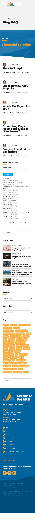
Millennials (13, 357)
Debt (5, 339)
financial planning (22, 345)
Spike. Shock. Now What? (9, 200)
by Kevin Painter (24, 72)
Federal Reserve (9, 342)
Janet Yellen (23, 354)
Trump (26, 372)
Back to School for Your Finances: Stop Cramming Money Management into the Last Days (22, 265)
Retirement (7, 366)
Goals (5, 348)
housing (19, 348)
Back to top (9, 460)
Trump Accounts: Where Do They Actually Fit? (21, 249)
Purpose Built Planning (11, 363)
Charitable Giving (15, 336)
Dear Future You (7, 204)
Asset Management (24, 325)
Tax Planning (7, 372)
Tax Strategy (17, 372)
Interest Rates (8, 351)
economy (11, 339)
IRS (16, 354)
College (26, 336)
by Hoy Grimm (22, 93)
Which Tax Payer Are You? (16, 107)
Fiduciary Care (20, 342)
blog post (14, 65)
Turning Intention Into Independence (13, 182)
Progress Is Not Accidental (10, 196)
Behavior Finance (9, 333)
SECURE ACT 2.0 (23, 366)
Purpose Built (21, 360)
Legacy (6, 357)
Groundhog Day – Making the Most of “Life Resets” (15, 129)
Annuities (13, 325)
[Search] (30, 232)
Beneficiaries (20, 333)
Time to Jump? (12, 68)
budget (6, 336)
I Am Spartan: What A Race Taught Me (21, 257)
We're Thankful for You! (9, 216)
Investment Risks (8, 354)
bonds (28, 333)
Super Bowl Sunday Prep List (15, 87)
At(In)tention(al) (7, 208)
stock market (8, 369)
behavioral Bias (8, 330)
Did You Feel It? (7, 178)
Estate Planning (22, 339)
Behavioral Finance (21, 330)
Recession (23, 363)
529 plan (6, 325)
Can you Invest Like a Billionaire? (16, 150)
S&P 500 (15, 366)
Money (21, 357)
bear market (7, 327)
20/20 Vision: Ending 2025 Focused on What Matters (17, 212)
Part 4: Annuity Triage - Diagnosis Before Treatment (22, 282)
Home (10, 19)
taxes (20, 369)
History (12, 348)
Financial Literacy (9, 345)
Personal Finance (9, 360)
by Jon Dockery (22, 113)
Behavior (16, 327)
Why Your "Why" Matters (10, 192)
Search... (7, 174)
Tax (15, 369)
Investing (17, 351)
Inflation (26, 348)
